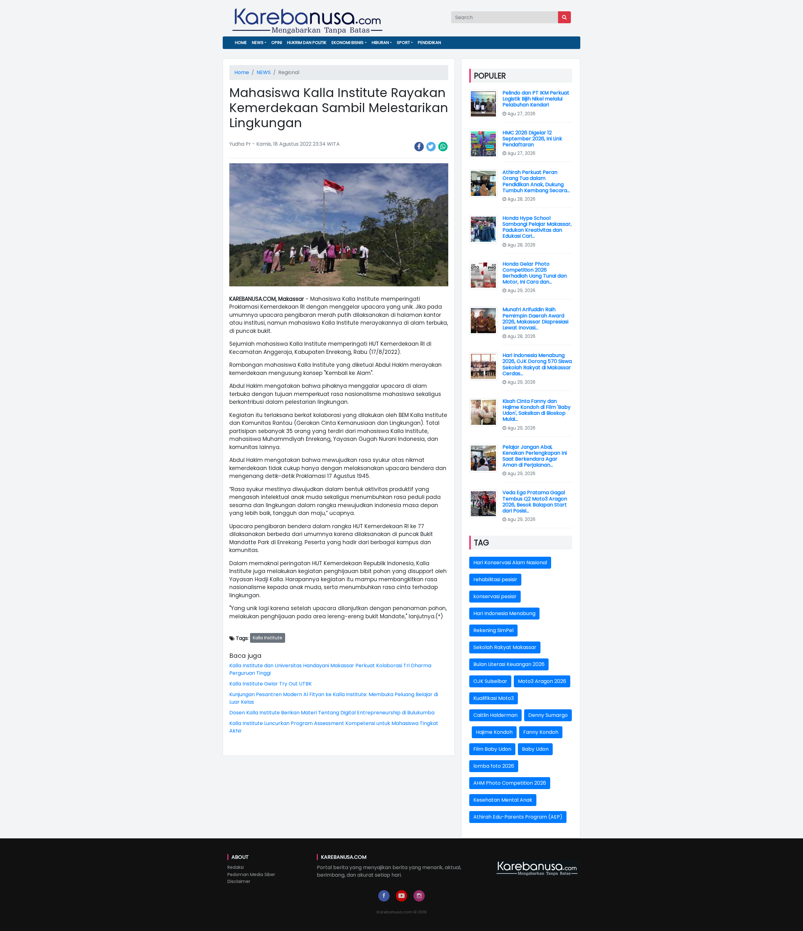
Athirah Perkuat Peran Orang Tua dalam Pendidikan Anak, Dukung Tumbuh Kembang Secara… (536, 181)
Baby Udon (535, 749)
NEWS (257, 43)
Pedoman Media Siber (251, 874)
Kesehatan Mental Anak (502, 800)
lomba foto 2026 (493, 766)
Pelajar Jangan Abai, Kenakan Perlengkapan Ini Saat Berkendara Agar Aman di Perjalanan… (535, 456)
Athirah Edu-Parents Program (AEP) (517, 816)
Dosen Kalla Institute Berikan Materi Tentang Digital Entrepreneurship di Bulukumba (331, 712)
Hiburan (380, 43)
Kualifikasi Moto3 (493, 698)
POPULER (490, 76)
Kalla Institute (267, 638)
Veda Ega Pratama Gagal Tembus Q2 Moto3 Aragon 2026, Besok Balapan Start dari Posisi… (535, 501)
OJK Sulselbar (490, 681)
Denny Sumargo (548, 715)
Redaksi (235, 867)
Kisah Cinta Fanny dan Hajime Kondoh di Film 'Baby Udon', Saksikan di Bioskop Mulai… (537, 410)
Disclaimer (238, 881)
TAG (481, 543)
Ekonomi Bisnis (348, 43)
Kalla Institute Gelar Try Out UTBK (270, 683)
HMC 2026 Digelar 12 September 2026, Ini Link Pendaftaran (532, 138)
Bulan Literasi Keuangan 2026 (509, 664)
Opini (276, 43)
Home (241, 43)
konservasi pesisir (495, 596)
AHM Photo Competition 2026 (509, 783)
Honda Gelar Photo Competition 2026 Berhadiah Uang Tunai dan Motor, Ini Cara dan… (535, 273)
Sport (403, 43)
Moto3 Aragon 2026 (542, 681)
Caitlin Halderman (495, 715)
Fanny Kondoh (540, 732)
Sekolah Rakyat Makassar (504, 647)
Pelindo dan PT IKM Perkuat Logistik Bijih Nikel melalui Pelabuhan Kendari (536, 98)
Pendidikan (429, 43)
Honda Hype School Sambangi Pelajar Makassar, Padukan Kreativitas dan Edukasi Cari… (537, 227)
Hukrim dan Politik (307, 43)
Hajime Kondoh (494, 732)
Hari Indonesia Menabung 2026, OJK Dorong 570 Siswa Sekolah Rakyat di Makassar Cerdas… (537, 364)
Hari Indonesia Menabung (504, 613)
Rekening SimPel (493, 630)
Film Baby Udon (492, 749)
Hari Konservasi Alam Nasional (510, 562)
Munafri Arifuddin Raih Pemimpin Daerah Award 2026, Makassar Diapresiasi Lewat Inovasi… (535, 318)
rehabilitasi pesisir (495, 579)
